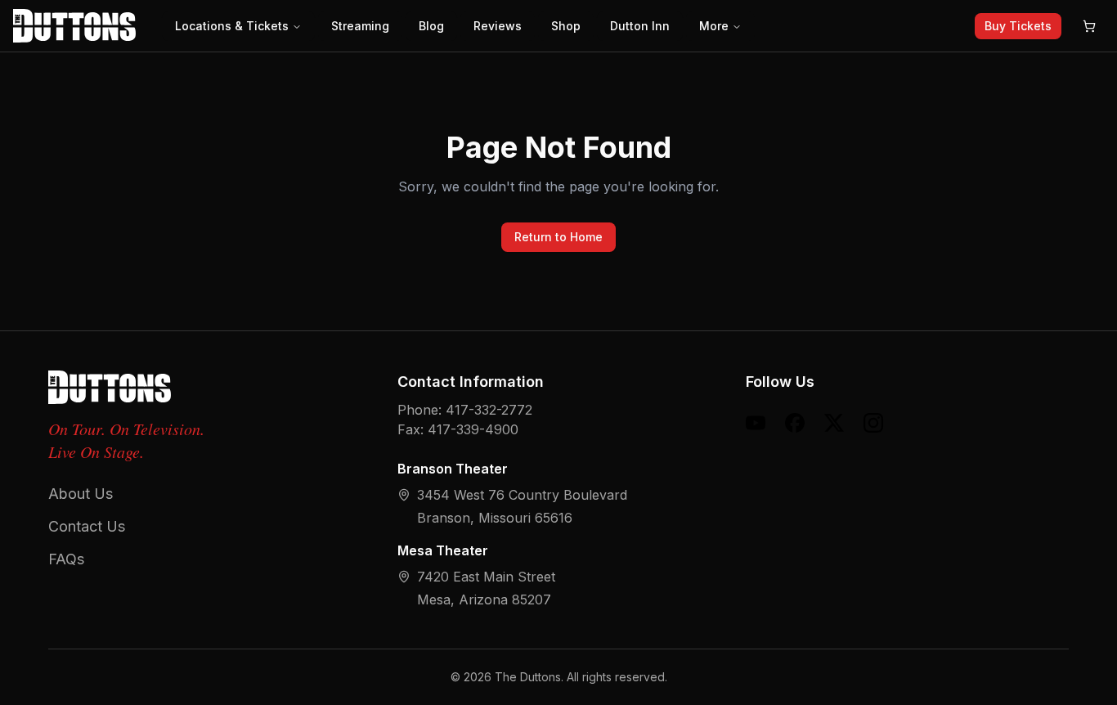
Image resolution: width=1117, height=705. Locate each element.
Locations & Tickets (232, 26)
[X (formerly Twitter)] (834, 423)
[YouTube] (755, 423)
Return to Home (558, 237)
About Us (80, 493)
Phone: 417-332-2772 (464, 410)
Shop (566, 26)
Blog (431, 26)
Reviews (497, 26)
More (714, 26)
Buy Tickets (1018, 26)
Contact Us (86, 526)
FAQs (66, 559)
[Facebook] (795, 423)
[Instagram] (873, 423)
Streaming (360, 26)
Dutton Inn (640, 26)
